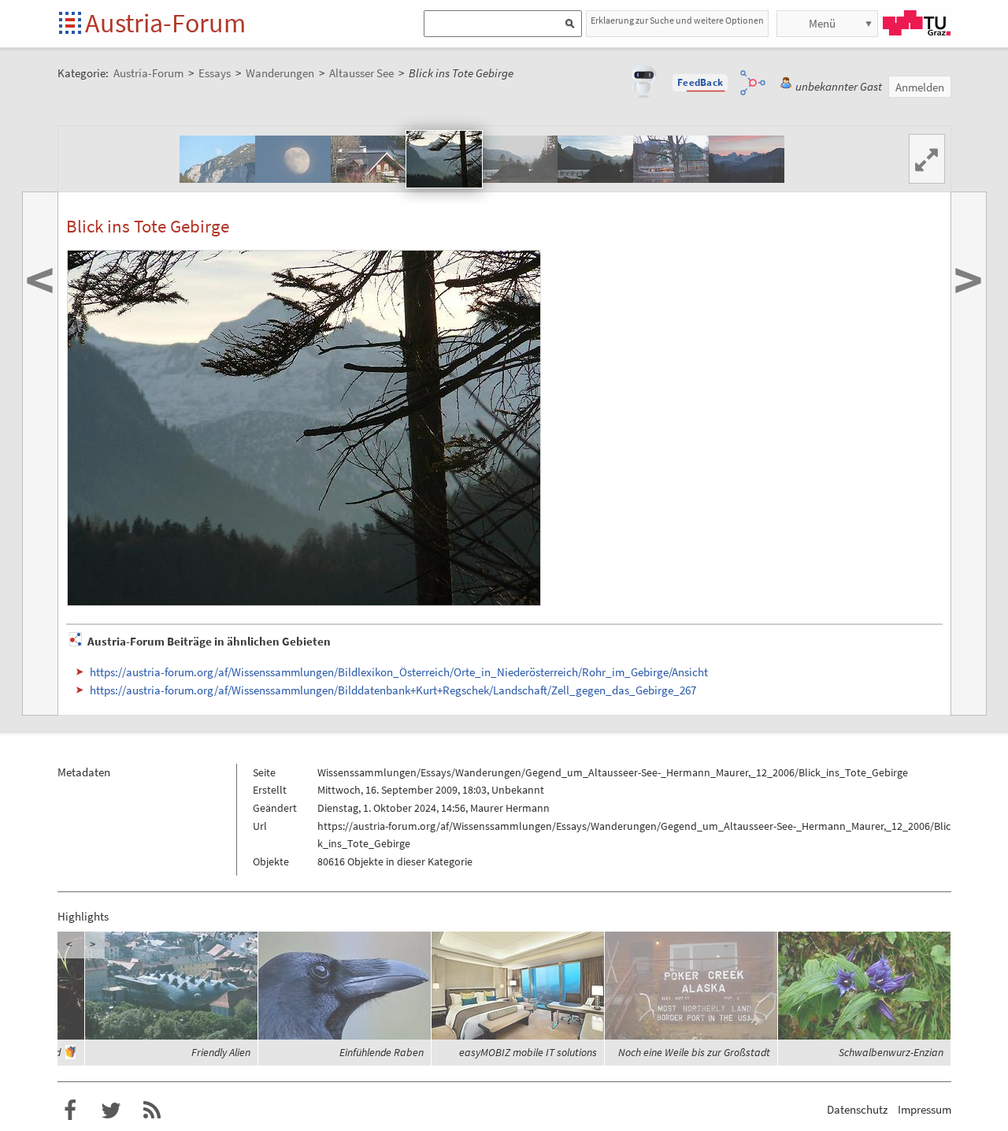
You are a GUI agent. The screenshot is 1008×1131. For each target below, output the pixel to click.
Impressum (924, 1109)
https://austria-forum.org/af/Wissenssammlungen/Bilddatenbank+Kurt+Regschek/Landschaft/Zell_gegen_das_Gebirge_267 (393, 690)
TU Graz (917, 22)
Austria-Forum (165, 22)
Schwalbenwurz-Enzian (891, 1052)
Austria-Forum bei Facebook (70, 1110)
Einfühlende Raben (381, 1052)
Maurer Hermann (510, 808)
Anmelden (919, 87)
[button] (700, 82)
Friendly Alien (220, 1052)
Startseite (71, 24)
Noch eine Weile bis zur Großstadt (694, 1052)
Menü (822, 23)
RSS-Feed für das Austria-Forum (152, 1110)
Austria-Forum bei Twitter (111, 1110)
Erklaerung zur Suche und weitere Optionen (677, 20)
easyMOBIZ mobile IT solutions (528, 1052)
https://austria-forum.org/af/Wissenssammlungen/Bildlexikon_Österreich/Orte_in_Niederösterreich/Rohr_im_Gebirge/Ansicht (399, 671)
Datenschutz (857, 1109)
